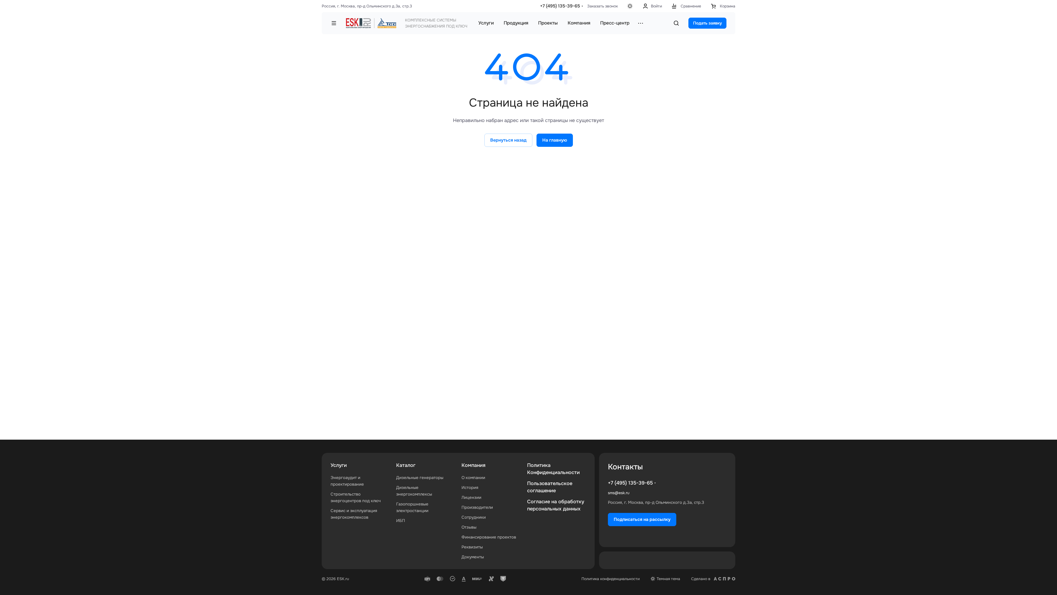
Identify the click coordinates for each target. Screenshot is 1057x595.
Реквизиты (472, 547)
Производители (477, 507)
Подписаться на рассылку (642, 519)
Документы (473, 557)
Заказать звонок (602, 6)
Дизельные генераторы (419, 477)
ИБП (400, 520)
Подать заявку (707, 23)
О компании (473, 477)
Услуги (339, 465)
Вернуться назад (508, 140)
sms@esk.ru (618, 492)
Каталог (405, 465)
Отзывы (469, 527)
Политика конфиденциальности (610, 578)
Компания (473, 465)
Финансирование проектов (489, 537)
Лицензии (471, 497)
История (470, 487)
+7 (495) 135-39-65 (560, 6)
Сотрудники (474, 517)
